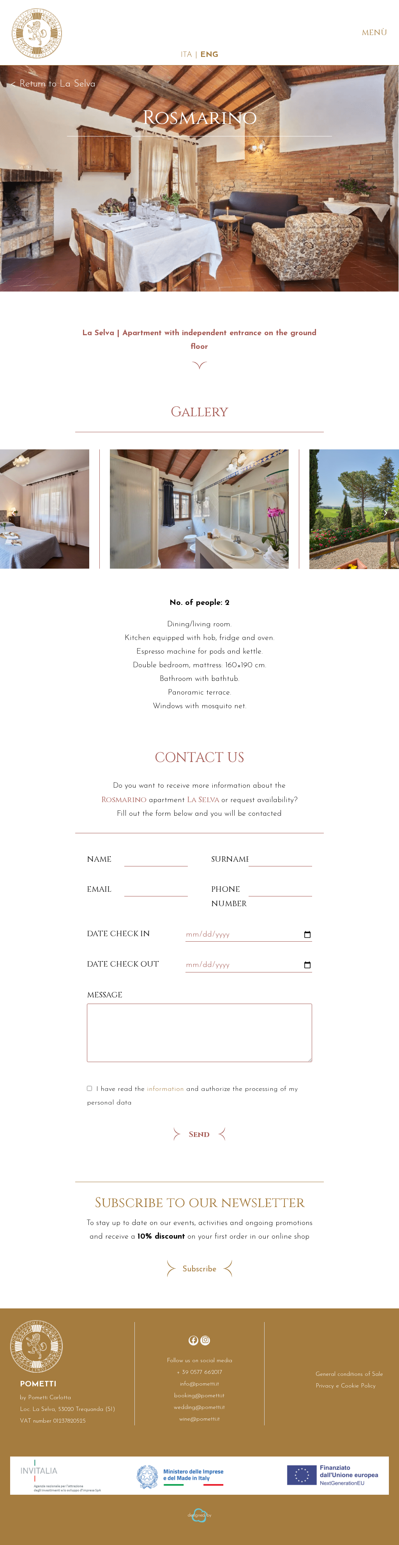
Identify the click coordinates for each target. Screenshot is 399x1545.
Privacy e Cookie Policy (346, 1386)
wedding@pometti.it (199, 1408)
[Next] (385, 513)
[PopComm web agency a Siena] (199, 1524)
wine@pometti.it (199, 1419)
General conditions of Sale (349, 1374)
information (165, 1089)
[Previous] (13, 513)
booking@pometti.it (199, 1396)
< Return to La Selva (52, 84)
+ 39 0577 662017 (199, 1372)
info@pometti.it (199, 1384)
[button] (372, 32)
